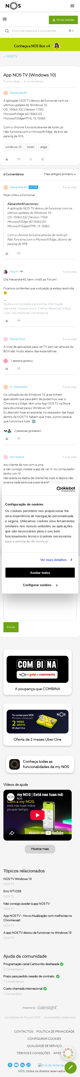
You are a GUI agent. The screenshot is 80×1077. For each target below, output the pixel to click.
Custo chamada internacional (22, 988)
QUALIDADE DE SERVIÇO (44, 1046)
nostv (31, 147)
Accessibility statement (60, 1017)
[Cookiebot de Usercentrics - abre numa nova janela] (57, 489)
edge (43, 147)
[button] (4, 20)
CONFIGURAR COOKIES (44, 1038)
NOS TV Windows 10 (17, 878)
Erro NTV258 (12, 891)
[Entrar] (7, 31)
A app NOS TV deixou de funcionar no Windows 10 (37, 932)
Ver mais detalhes (53, 560)
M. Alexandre (18, 386)
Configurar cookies (37, 585)
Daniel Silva (17, 339)
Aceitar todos (40, 572)
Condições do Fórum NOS (22, 1017)
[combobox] (40, 31)
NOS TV (11, 56)
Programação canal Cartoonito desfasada (31, 964)
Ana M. (14, 271)
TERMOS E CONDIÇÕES (33, 1053)
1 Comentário (12, 994)
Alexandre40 (18, 92)
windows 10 (13, 147)
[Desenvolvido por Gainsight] (40, 1009)
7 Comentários (13, 981)
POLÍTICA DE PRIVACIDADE (55, 1031)
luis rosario (17, 457)
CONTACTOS (23, 1031)
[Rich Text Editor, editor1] (40, 599)
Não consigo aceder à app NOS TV (26, 903)
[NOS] (13, 6)
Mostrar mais (40, 849)
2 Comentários (13, 969)
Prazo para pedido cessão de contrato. (29, 976)
